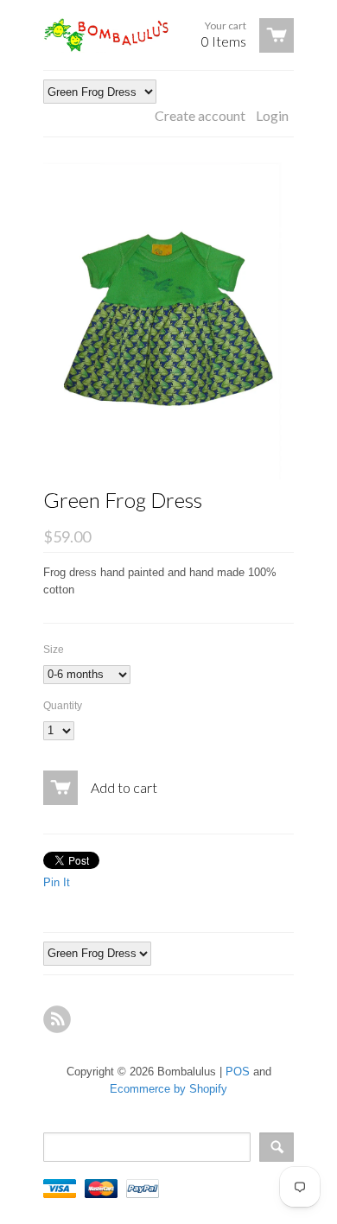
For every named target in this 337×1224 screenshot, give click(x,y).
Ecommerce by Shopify (168, 1088)
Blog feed (57, 1019)
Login (272, 115)
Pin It (56, 882)
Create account (200, 115)
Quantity (62, 706)
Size (53, 650)
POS (238, 1071)
